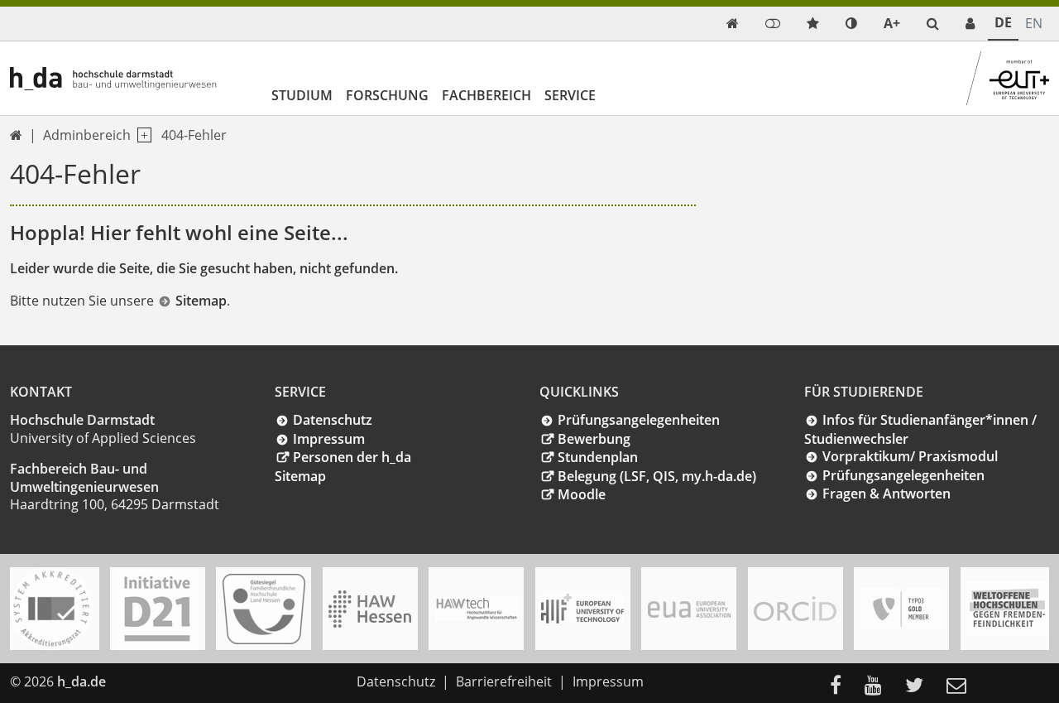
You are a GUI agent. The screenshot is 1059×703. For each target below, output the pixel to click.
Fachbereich (486, 95)
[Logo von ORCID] (795, 608)
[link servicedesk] (970, 23)
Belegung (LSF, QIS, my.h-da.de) (657, 476)
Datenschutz (332, 420)
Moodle (582, 494)
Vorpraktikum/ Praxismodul (910, 456)
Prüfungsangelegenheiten (639, 420)
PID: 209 (141, 681)
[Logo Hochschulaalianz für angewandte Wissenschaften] (476, 608)
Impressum (329, 439)
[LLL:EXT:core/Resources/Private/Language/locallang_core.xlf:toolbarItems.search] (932, 23)
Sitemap (201, 300)
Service (570, 95)
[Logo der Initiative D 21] (157, 608)
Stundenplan (598, 457)
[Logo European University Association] (689, 608)
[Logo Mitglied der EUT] (582, 609)
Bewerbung (594, 439)
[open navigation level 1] (141, 135)
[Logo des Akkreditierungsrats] (51, 608)
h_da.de (81, 681)
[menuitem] (840, 686)
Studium (302, 95)
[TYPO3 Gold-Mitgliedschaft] (901, 609)
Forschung (387, 95)
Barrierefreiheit (504, 681)
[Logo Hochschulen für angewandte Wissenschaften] (369, 609)
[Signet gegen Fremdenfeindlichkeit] (1007, 609)
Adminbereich (87, 135)
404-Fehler (194, 135)
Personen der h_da (352, 457)
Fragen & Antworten (886, 493)
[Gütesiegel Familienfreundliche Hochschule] (264, 609)
